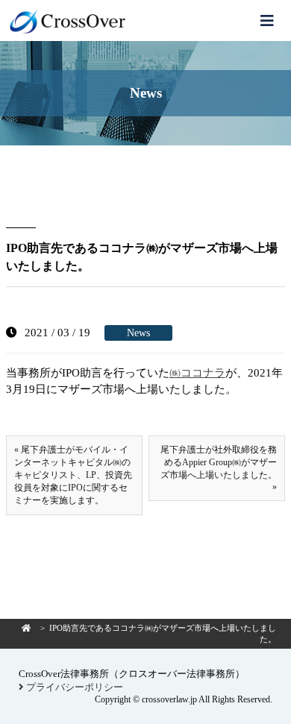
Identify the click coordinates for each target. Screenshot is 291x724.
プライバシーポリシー (73, 687)
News (138, 333)
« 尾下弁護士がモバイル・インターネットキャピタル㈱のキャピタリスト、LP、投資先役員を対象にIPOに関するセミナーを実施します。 (73, 475)
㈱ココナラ (197, 373)
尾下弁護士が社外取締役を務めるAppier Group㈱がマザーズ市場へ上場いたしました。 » (218, 468)
